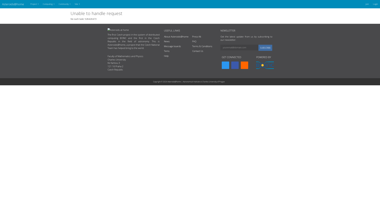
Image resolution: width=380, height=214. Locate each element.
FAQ (194, 41)
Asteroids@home (13, 4)
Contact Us (197, 50)
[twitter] (225, 65)
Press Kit (196, 36)
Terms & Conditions (202, 46)
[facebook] (235, 65)
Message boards (172, 46)
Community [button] (64, 4)
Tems (167, 50)
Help (166, 55)
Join (367, 4)
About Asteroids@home (176, 36)
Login (375, 4)
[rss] (244, 65)
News (167, 41)
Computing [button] (48, 4)
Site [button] (77, 4)
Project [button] (33, 4)
